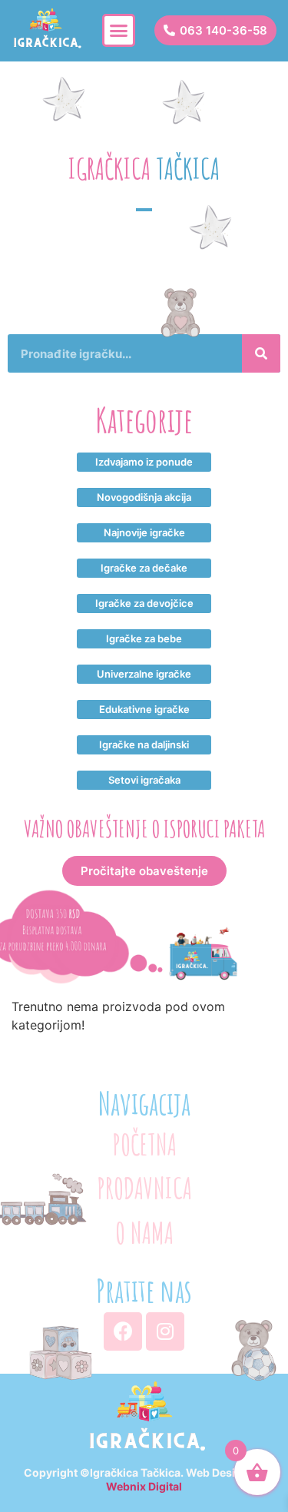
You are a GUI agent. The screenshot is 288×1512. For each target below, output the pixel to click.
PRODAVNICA (144, 1188)
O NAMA (144, 1233)
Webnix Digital (144, 1486)
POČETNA (144, 1144)
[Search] (261, 353)
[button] (119, 31)
